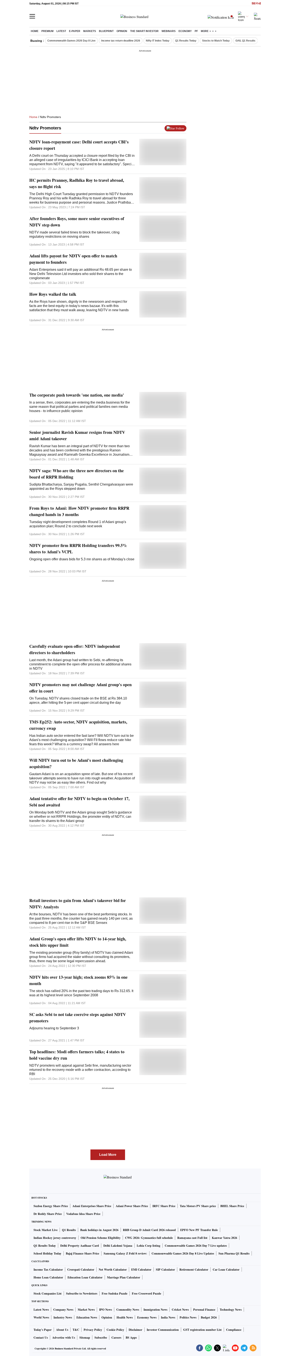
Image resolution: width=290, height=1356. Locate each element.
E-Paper (74, 31)
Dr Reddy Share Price (48, 1214)
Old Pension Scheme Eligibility (101, 1237)
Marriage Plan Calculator (123, 1277)
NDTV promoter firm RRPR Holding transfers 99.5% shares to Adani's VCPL (78, 548)
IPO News (105, 1309)
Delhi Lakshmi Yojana (117, 1245)
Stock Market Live (46, 1230)
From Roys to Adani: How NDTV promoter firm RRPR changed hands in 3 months (79, 511)
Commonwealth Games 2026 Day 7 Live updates (196, 1245)
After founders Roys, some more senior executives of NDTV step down (76, 221)
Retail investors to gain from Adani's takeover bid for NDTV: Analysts (77, 903)
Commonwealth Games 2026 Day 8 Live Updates (183, 1253)
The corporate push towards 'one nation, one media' (76, 395)
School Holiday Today (47, 1253)
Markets (89, 31)
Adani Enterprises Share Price (91, 1206)
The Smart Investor (144, 31)
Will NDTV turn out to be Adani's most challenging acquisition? (76, 763)
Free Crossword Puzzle (146, 1293)
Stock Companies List (48, 1293)
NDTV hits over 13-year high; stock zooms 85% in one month (78, 980)
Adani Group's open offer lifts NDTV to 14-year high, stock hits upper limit (77, 942)
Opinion (122, 31)
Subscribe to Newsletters (81, 1293)
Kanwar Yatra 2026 (224, 1237)
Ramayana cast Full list (192, 1237)
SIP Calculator (165, 1269)
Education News (86, 1317)
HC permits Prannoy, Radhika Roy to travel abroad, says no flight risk (76, 183)
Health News (125, 1317)
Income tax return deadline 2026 (120, 40)
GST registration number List (202, 1329)
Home (34, 31)
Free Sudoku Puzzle (114, 1293)
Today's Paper (43, 1329)
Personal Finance (204, 1309)
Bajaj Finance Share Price (82, 1253)
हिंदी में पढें (256, 4)
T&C (76, 1329)
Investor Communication (163, 1329)
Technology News (231, 1309)
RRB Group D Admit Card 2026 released (149, 1230)
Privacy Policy (93, 1329)
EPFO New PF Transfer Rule (199, 1230)
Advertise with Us (63, 1337)
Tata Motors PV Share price (198, 1206)
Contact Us (41, 1337)
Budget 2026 (209, 1317)
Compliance (233, 1329)
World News (41, 1317)
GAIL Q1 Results (245, 40)
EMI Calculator (141, 1269)
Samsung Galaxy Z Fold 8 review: (125, 1253)
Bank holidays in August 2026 (99, 1230)
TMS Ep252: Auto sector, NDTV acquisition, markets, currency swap (78, 725)
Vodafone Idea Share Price (83, 1214)
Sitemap (84, 1337)
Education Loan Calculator (85, 1277)
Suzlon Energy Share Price (51, 1206)
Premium (47, 31)
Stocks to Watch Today (216, 40)
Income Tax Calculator (48, 1269)
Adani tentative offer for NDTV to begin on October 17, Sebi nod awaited (79, 801)
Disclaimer (135, 1329)
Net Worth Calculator (113, 1269)
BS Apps (131, 1337)
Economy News (146, 1317)
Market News (86, 1309)
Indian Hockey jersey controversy (55, 1237)
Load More (107, 1154)
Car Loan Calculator (226, 1269)
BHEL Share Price (232, 1206)
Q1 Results (69, 1230)
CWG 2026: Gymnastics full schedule (149, 1237)
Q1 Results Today (185, 40)
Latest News (41, 1309)
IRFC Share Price (163, 1206)
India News (168, 1317)
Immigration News (155, 1309)
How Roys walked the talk (52, 294)
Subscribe (100, 1337)
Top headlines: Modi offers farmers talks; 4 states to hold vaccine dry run (76, 1055)
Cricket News (180, 1309)
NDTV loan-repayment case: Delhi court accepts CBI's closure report (79, 145)
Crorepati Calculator (80, 1269)
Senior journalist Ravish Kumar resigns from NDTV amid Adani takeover (77, 435)
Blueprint (106, 31)
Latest (61, 31)
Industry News (62, 1317)
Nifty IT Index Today (157, 40)
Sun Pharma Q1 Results (233, 1253)
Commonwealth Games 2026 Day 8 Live (71, 40)
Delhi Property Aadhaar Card (79, 1245)
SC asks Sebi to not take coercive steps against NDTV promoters (77, 1017)
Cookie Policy (115, 1329)
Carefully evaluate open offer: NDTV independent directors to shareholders (74, 649)
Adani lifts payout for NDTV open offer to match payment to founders (73, 259)
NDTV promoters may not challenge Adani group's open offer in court (80, 687)
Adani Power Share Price (132, 1206)
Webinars (169, 31)
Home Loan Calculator (48, 1277)
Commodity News (127, 1309)
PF (196, 31)
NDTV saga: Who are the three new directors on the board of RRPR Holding (76, 474)
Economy (185, 31)
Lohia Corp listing (148, 1245)
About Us (62, 1329)
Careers (116, 1337)
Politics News (188, 1317)
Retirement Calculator (193, 1269)
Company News (63, 1309)
